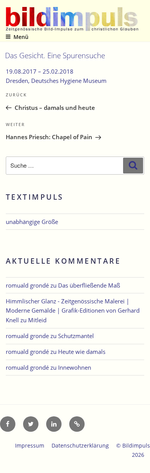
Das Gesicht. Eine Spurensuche (55, 55)
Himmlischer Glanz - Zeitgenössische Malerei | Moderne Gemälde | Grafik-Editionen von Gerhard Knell (73, 310)
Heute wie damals (81, 351)
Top (141, 462)
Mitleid (37, 320)
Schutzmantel (76, 336)
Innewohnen (74, 367)
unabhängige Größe (32, 222)
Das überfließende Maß (89, 285)
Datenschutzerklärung (80, 445)
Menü (20, 36)
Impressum (29, 445)
